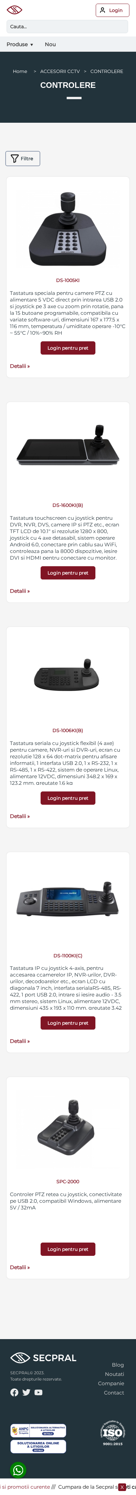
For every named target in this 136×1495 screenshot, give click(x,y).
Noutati (114, 1374)
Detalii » (20, 366)
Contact (114, 1393)
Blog (118, 1365)
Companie (111, 1383)
